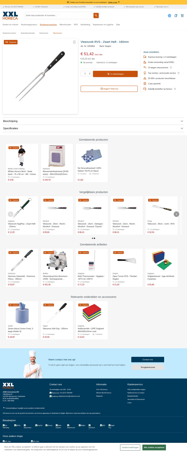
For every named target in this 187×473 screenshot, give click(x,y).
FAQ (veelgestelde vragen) (136, 389)
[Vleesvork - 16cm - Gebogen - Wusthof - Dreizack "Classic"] (92, 208)
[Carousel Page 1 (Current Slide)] (92, 238)
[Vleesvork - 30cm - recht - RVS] (162, 208)
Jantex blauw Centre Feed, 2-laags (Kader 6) (21, 329)
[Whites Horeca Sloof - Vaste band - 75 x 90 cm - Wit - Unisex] (22, 156)
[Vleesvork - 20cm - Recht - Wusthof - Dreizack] (57, 208)
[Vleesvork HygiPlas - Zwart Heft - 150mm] (22, 208)
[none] (105, 326)
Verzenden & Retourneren (136, 399)
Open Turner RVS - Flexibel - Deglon (125, 277)
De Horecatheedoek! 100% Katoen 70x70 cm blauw (89, 169)
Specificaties (10, 128)
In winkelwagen (117, 74)
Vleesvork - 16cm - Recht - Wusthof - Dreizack (124, 225)
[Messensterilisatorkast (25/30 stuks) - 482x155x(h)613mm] (57, 156)
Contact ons (148, 359)
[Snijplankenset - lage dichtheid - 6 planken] (161, 260)
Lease (129, 402)
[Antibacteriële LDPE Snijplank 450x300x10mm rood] (92, 313)
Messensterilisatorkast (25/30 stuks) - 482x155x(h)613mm (55, 172)
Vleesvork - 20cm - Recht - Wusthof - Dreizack (54, 225)
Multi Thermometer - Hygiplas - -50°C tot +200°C (91, 277)
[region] (93, 458)
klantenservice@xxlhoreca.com (69, 396)
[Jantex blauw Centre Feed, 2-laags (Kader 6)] (22, 313)
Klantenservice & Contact (135, 393)
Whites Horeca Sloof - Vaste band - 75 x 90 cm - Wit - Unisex (22, 172)
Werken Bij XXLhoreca (103, 393)
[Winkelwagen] (182, 15)
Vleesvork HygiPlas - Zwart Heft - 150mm (21, 225)
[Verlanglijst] (176, 15)
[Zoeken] (96, 15)
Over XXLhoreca (101, 389)
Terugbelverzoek (148, 367)
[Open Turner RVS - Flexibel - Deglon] (127, 260)
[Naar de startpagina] (10, 16)
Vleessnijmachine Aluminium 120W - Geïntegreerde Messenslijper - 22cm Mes (55, 277)
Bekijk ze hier (112, 2)
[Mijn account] (170, 15)
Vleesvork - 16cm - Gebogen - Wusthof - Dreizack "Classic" (91, 225)
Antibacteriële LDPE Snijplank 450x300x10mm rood (91, 329)
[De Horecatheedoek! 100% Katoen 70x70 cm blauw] (92, 156)
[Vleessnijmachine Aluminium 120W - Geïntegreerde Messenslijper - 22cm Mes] (57, 260)
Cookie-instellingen (130, 447)
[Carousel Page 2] (94, 238)
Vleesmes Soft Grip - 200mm (55, 328)
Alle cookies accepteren (154, 447)
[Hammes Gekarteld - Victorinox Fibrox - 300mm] (22, 260)
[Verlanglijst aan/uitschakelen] (74, 42)
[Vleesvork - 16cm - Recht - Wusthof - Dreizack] (127, 208)
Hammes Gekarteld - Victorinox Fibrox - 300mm (21, 277)
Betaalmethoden (132, 396)
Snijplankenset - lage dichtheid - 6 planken (161, 277)
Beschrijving (10, 121)
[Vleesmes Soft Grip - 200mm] (57, 313)
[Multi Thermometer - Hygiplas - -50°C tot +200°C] (92, 260)
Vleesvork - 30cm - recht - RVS (161, 224)
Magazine (99, 396)
